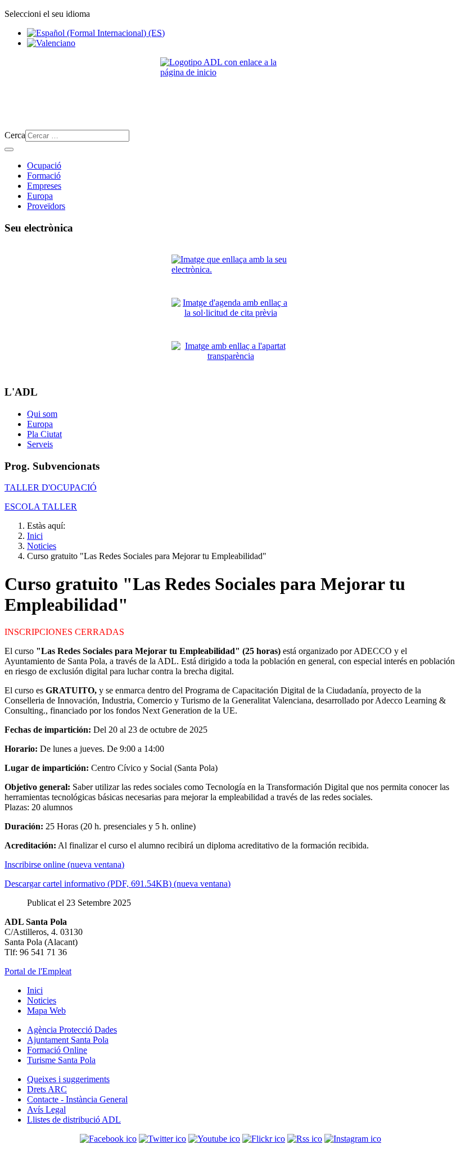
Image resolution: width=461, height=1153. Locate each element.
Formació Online (57, 1050)
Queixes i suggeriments (68, 1079)
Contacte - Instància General (77, 1099)
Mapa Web (46, 1010)
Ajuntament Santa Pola (68, 1040)
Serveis (40, 444)
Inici (35, 990)
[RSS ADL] (304, 1138)
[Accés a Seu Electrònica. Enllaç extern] (230, 272)
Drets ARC (47, 1089)
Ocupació (44, 165)
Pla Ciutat (44, 434)
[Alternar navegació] (8, 149)
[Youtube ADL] (214, 1138)
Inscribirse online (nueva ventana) (64, 864)
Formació (44, 175)
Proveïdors (46, 206)
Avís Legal (46, 1109)
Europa (40, 196)
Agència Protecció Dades (72, 1029)
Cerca (14, 135)
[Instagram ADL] (352, 1138)
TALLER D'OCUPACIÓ (50, 487)
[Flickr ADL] (263, 1138)
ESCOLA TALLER (40, 506)
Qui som (42, 414)
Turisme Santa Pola (61, 1060)
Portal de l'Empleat (37, 971)
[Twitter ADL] (162, 1138)
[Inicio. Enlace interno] (230, 89)
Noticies (41, 1000)
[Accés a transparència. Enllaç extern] (230, 358)
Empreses (44, 185)
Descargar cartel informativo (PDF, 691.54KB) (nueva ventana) (117, 883)
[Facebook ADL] (108, 1138)
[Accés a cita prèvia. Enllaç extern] (230, 315)
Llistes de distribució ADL (74, 1119)
